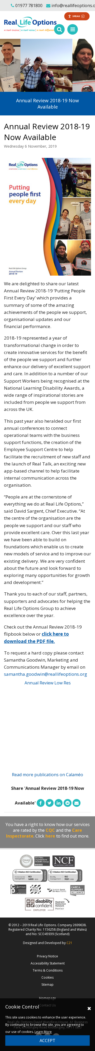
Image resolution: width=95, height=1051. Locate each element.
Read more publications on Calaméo (47, 774)
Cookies (47, 977)
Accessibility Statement (48, 963)
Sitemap (47, 984)
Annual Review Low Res (48, 683)
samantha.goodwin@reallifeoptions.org (45, 674)
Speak (76, 16)
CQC (50, 830)
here (50, 836)
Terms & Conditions (48, 970)
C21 (69, 943)
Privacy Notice (47, 956)
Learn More (43, 1031)
